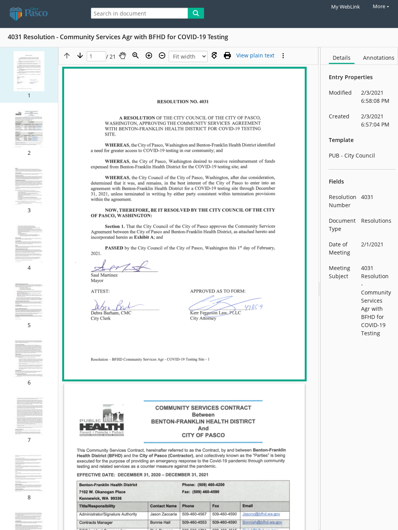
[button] (29, 75)
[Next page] (80, 55)
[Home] (41, 14)
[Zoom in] (148, 55)
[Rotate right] (214, 55)
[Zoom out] (162, 55)
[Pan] (122, 55)
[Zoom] (135, 55)
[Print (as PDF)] (227, 55)
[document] (359, 288)
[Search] (196, 13)
